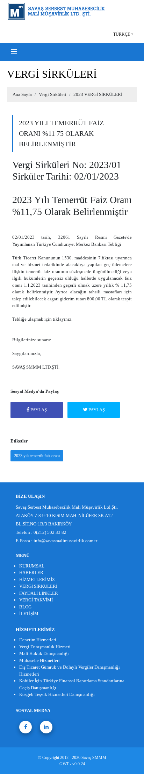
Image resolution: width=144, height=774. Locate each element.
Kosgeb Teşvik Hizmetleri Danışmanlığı (57, 694)
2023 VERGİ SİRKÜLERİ (97, 94)
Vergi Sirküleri (52, 94)
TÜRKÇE (121, 34)
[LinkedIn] (46, 727)
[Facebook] (25, 727)
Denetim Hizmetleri (37, 639)
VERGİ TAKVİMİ (36, 599)
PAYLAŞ (38, 409)
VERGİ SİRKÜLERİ (38, 586)
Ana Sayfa (22, 94)
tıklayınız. (62, 319)
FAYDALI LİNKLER (38, 593)
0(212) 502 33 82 (50, 532)
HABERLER (31, 572)
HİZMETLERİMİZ (37, 579)
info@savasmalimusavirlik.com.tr (65, 540)
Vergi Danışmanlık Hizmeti (45, 646)
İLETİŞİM (28, 613)
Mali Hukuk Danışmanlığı (44, 653)
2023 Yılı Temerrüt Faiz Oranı (37, 455)
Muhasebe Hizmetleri (39, 660)
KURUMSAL (31, 566)
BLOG (25, 606)
